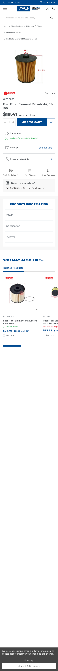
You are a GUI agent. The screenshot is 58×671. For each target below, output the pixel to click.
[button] (47, 8)
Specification (12, 226)
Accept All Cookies (29, 666)
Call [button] (15, 188)
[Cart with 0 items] (53, 8)
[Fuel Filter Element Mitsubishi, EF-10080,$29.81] (21, 294)
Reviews (10, 237)
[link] (9, 93)
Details (9, 215)
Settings (29, 660)
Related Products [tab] (13, 268)
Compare (50, 93)
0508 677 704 (13, 2)
